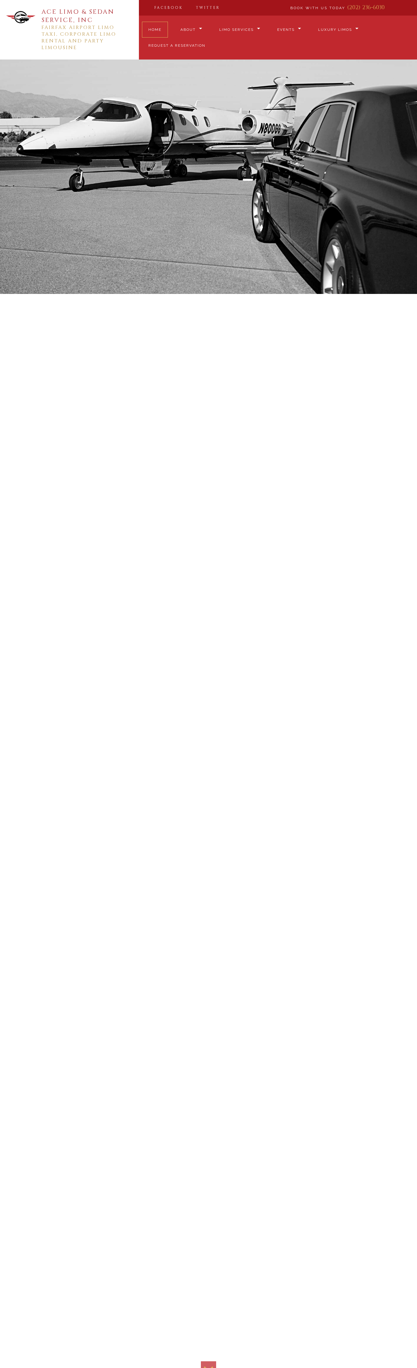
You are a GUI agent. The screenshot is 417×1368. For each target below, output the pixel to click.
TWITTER (208, 7)
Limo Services (236, 29)
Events (286, 29)
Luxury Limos (335, 29)
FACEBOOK (168, 7)
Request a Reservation (176, 45)
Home (154, 29)
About (188, 29)
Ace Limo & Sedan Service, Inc (78, 16)
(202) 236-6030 (366, 7)
